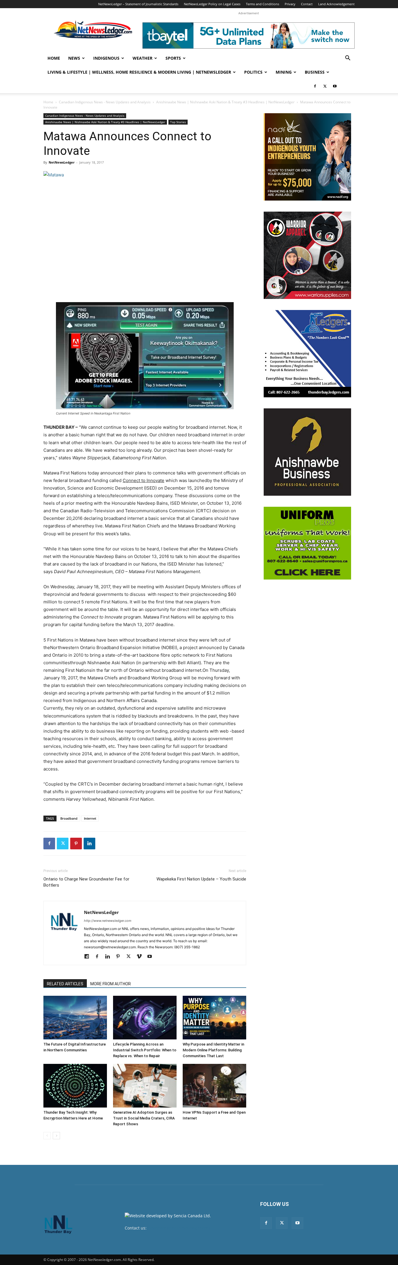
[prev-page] (47, 1135)
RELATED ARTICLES (65, 983)
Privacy (290, 4)
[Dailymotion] (89, 956)
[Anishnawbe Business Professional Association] (307, 452)
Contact (307, 4)
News (74, 58)
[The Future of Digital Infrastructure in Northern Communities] (75, 1017)
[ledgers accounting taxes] (307, 353)
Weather (142, 58)
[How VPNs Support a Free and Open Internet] (214, 1086)
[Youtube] (334, 86)
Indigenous (106, 58)
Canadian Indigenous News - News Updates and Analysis (105, 102)
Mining (284, 72)
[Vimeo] (141, 956)
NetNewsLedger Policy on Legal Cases (212, 4)
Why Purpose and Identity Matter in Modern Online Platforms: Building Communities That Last (213, 1050)
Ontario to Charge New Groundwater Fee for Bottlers (86, 882)
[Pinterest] (76, 843)
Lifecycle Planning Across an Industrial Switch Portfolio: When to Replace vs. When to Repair (144, 1050)
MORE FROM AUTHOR (110, 983)
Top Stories (178, 122)
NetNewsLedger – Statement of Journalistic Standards (138, 4)
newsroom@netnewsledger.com (179, 1228)
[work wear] (307, 255)
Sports (173, 58)
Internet (90, 818)
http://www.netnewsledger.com (107, 921)
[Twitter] (324, 86)
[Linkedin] (89, 843)
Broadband (69, 818)
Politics (253, 72)
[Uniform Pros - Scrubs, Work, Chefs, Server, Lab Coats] (307, 543)
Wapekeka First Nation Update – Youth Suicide (201, 879)
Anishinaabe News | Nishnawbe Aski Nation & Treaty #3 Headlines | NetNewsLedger (225, 102)
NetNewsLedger (62, 162)
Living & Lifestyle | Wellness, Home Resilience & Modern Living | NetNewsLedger (139, 72)
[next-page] (56, 1135)
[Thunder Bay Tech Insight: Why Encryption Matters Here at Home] (75, 1086)
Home (53, 58)
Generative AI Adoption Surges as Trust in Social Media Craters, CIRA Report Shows (144, 1118)
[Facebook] (315, 86)
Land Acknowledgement (336, 4)
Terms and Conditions (262, 4)
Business (315, 72)
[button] (348, 58)
